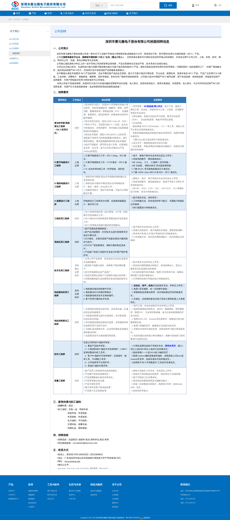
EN (220, 5)
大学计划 (72, 499)
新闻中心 (15, 58)
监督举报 (146, 518)
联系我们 (15, 63)
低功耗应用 (32, 503)
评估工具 (50, 499)
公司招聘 (25, 19)
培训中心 (72, 495)
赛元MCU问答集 (75, 491)
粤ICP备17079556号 (132, 518)
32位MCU (12, 495)
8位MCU (12, 491)
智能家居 (31, 495)
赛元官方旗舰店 (96, 491)
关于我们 (17, 19)
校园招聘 (16, 53)
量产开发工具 (52, 491)
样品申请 (94, 495)
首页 (10, 19)
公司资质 (15, 44)
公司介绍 (15, 39)
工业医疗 (31, 507)
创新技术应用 (33, 491)
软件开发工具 (52, 495)
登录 (197, 5)
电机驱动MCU (14, 499)
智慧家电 (31, 499)
